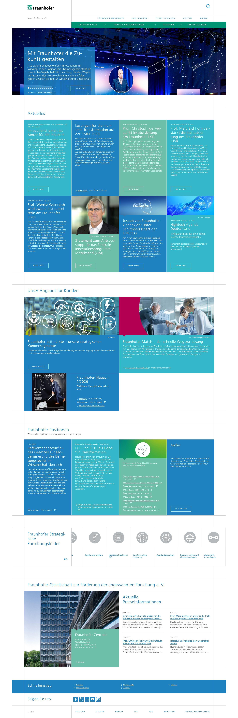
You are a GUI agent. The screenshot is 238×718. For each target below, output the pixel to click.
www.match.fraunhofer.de (136, 368)
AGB (151, 712)
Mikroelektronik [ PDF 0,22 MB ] (139, 507)
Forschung (169, 25)
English (204, 18)
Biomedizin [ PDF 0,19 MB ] (137, 497)
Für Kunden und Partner (111, 18)
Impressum (169, 712)
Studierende (128, 685)
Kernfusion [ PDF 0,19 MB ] (137, 490)
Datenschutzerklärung (198, 712)
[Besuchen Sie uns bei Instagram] (98, 699)
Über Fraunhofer (88, 25)
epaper (82, 399)
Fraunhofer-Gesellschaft (37, 18)
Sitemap (100, 712)
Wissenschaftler (82, 688)
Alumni (126, 688)
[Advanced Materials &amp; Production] (142, 449)
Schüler (174, 685)
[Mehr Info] (95, 215)
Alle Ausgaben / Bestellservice (91, 406)
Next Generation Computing (107, 556)
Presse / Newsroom (165, 18)
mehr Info (159, 88)
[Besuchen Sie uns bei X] (81, 699)
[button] (29, 87)
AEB (136, 712)
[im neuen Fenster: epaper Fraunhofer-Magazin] (49, 392)
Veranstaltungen (197, 25)
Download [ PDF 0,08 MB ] (42, 510)
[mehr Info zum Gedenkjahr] (142, 206)
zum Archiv (181, 509)
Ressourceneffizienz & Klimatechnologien (157, 556)
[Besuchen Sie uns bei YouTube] (92, 699)
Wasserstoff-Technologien (177, 556)
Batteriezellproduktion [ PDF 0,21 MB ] (142, 483)
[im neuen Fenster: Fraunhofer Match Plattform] (166, 317)
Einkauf (119, 712)
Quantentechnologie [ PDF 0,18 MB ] (141, 510)
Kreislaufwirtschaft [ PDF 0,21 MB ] (140, 486)
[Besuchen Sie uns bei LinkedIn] (87, 699)
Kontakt (187, 18)
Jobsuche (80, 712)
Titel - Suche (208, 6)
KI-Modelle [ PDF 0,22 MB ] (137, 494)
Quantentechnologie (133, 555)
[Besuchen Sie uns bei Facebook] (75, 699)
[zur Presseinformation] (190, 206)
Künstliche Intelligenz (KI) (86, 556)
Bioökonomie (201, 555)
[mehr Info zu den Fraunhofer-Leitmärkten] (71, 317)
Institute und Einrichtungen (129, 25)
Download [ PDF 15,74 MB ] (91, 402)
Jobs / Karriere (139, 18)
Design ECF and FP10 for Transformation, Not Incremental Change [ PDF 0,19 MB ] (95, 506)
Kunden (79, 685)
